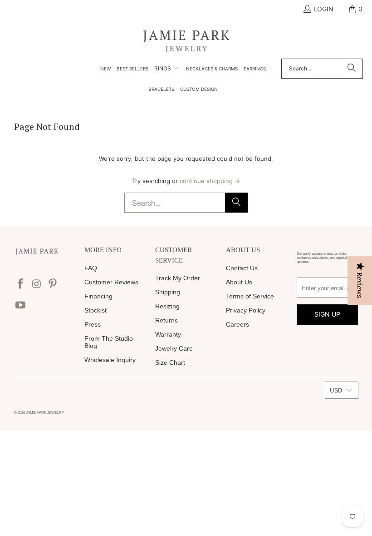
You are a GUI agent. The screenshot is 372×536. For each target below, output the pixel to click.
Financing (98, 296)
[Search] (351, 69)
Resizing (167, 306)
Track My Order (177, 278)
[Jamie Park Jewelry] (186, 41)
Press (92, 324)
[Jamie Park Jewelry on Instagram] (37, 284)
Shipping (167, 292)
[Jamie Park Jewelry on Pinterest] (53, 284)
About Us (239, 282)
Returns (166, 320)
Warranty (168, 334)
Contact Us (242, 268)
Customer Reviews (111, 282)
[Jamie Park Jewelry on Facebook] (21, 284)
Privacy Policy (245, 310)
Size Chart (170, 362)
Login (323, 9)
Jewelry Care (174, 348)
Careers (237, 324)
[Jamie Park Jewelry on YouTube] (21, 305)
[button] (167, 69)
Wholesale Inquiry (110, 359)
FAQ (90, 268)
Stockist (95, 310)
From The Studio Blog (108, 342)
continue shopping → (210, 180)
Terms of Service (250, 296)
